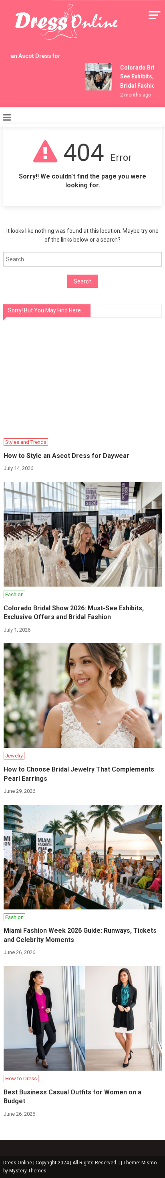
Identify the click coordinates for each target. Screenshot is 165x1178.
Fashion (14, 594)
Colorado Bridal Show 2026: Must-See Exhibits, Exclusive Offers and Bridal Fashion (74, 612)
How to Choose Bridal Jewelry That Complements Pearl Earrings (79, 773)
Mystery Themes (27, 1171)
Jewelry (14, 756)
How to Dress (21, 1078)
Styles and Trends (25, 442)
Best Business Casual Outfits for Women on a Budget (72, 1096)
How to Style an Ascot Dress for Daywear (66, 456)
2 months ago (133, 95)
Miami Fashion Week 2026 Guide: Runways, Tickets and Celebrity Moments (80, 935)
